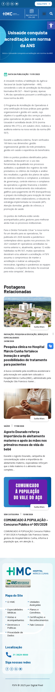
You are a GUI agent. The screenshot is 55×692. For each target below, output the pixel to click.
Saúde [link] (7, 426)
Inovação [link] (9, 334)
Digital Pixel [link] (37, 685)
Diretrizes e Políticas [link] (13, 626)
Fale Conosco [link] (37, 624)
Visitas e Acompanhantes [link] (15, 619)
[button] (44, 13)
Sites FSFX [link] (42, 3)
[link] (51, 25)
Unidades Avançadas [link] (35, 603)
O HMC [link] (11, 601)
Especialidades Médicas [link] (15, 611)
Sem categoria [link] (11, 514)
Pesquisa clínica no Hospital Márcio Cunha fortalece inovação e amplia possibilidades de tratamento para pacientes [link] (25, 355)
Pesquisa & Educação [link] (26, 334)
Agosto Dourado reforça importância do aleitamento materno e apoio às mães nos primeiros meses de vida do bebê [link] (25, 440)
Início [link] (4, 53)
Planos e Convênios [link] (35, 611)
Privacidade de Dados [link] (15, 634)
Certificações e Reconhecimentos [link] (39, 619)
